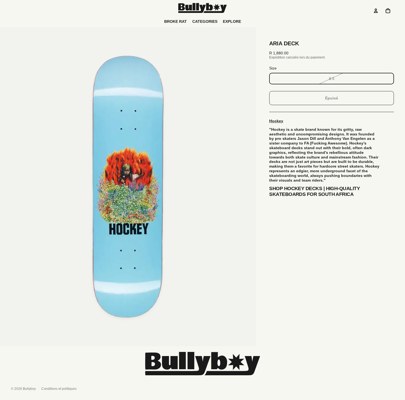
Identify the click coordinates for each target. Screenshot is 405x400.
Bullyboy (29, 389)
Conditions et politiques (59, 389)
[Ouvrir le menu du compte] (376, 11)
